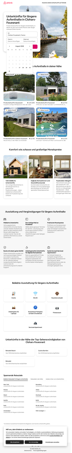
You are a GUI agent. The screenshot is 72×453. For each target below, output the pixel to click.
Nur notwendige (33, 442)
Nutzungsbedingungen (39, 450)
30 (30, 67)
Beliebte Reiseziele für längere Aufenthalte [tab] (16, 379)
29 (26, 67)
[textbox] (14, 41)
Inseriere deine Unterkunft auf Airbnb (54, 3)
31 (9, 71)
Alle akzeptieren (14, 442)
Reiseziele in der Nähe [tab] (37, 379)
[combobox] (22, 35)
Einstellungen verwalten (52, 442)
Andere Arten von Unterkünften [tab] (55, 379)
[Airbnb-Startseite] (8, 3)
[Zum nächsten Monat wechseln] (29, 46)
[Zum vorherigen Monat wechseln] (9, 46)
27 (19, 67)
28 (23, 67)
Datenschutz (28, 450)
